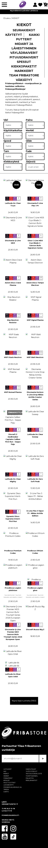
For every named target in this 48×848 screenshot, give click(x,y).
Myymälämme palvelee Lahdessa (24, 11)
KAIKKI (34, 35)
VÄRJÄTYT (24, 80)
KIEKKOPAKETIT (24, 66)
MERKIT (6, 776)
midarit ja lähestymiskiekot (26, 97)
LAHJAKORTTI (8, 785)
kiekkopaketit (11, 102)
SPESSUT (24, 62)
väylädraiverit (11, 99)
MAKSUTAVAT (31, 769)
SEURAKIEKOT (24, 30)
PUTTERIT (24, 39)
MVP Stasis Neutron (13, 357)
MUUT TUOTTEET (9, 783)
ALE (4, 771)
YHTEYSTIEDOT (31, 771)
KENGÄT (6, 780)
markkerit (23, 102)
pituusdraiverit (25, 99)
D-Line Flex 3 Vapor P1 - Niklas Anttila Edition (35, 513)
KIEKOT (6, 773)
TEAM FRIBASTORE (24, 75)
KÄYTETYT (13, 35)
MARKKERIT (24, 71)
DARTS (6, 792)
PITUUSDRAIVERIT (24, 57)
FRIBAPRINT (7, 778)
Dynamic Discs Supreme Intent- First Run (12, 518)
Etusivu (7, 18)
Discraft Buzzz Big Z (35, 629)
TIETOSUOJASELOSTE (34, 773)
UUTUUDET (7, 769)
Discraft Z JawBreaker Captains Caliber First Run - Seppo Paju (13, 439)
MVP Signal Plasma (35, 320)
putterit (9, 97)
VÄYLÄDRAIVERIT (24, 53)
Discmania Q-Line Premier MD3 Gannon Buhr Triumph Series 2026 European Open (13, 634)
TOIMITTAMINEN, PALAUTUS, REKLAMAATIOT (32, 778)
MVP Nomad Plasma (13, 392)
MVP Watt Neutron (35, 357)
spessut (36, 99)
